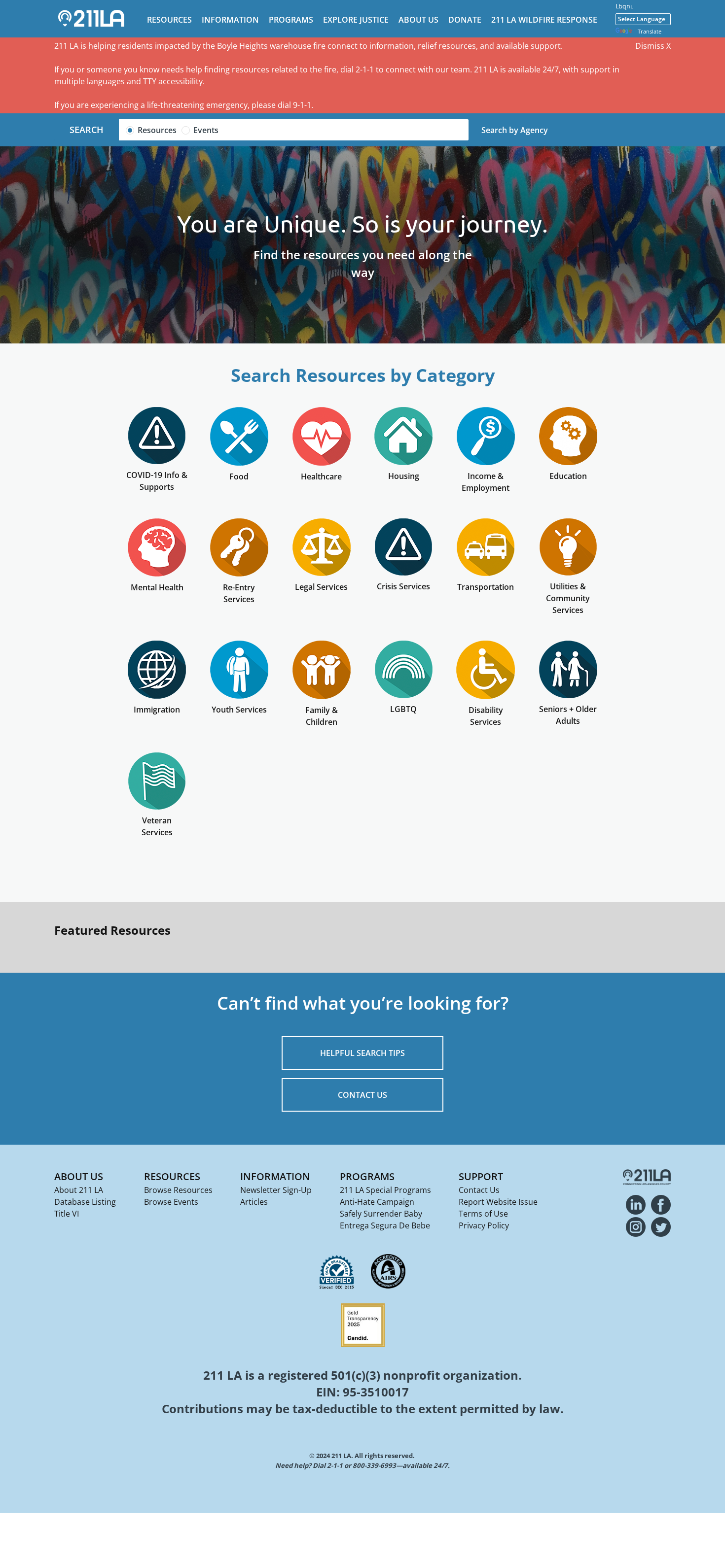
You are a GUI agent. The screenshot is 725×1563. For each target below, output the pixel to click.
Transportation (485, 586)
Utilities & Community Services (568, 598)
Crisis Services (403, 586)
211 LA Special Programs (385, 1190)
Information (230, 19)
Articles (254, 1201)
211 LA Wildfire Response (544, 19)
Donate (464, 19)
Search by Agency (514, 130)
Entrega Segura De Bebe (385, 1225)
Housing (403, 476)
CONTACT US (362, 1094)
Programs (291, 19)
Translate (649, 31)
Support (481, 1176)
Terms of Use (483, 1213)
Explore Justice (356, 19)
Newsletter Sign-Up (276, 1190)
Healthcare (321, 476)
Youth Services (239, 709)
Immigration (157, 709)
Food (239, 476)
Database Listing (85, 1201)
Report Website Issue (498, 1201)
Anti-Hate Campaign (377, 1201)
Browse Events (171, 1201)
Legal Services (321, 586)
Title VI (66, 1213)
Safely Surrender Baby (381, 1213)
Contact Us (479, 1190)
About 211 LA (78, 1190)
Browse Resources (178, 1190)
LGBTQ (403, 709)
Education (568, 476)
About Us (418, 19)
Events (205, 130)
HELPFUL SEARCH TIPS (362, 1053)
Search (87, 130)
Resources (169, 19)
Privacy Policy (484, 1225)
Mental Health (157, 587)
